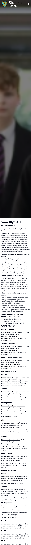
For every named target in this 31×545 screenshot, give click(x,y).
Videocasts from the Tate (10, 423)
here (14, 481)
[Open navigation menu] (28, 4)
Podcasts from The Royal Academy (13, 378)
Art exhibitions (19, 526)
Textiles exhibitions (21, 536)
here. (18, 510)
